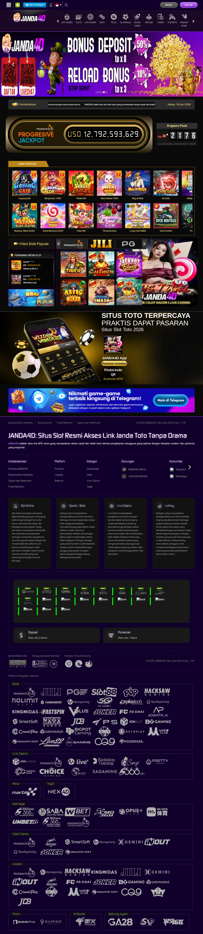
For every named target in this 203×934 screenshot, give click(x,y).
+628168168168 (137, 476)
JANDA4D (13, 443)
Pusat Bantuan (65, 422)
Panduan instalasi (114, 363)
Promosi (59, 468)
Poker (160, 22)
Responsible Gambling (20, 422)
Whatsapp (181, 476)
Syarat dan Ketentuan (89, 422)
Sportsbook (93, 468)
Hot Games (67, 22)
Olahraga (125, 22)
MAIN (27, 183)
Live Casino (90, 22)
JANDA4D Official (137, 469)
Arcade (149, 22)
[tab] (73, 244)
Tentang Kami (44, 422)
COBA (76, 260)
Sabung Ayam (184, 24)
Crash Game (137, 24)
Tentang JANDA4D (18, 468)
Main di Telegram (36, 5)
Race (102, 22)
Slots (79, 22)
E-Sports (172, 22)
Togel (114, 22)
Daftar (188, 5)
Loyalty (59, 474)
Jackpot (31, 140)
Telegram (181, 469)
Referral (59, 480)
